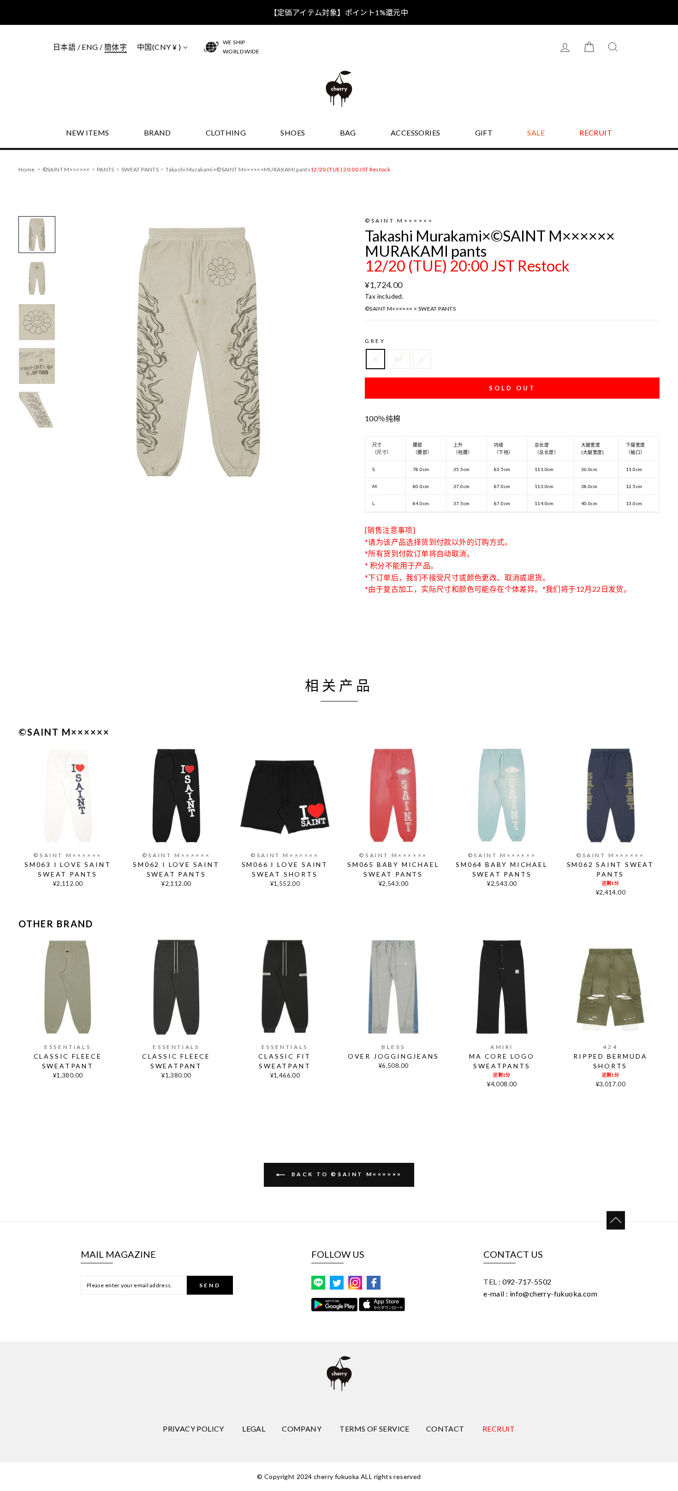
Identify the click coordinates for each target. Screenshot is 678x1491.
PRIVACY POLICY (193, 1428)
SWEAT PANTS (140, 169)
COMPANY (301, 1428)
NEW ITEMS (87, 132)
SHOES (292, 132)
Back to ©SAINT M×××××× (345, 1174)
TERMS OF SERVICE (374, 1428)
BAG (348, 132)
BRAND (157, 132)
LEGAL (253, 1428)
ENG (90, 46)
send (209, 1285)
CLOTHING (226, 132)
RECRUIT (595, 132)
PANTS (106, 169)
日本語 (64, 46)
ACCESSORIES (415, 132)
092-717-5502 (527, 1281)
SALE (536, 132)
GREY (375, 340)
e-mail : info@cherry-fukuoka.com (540, 1293)
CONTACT (445, 1428)
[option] (198, 352)
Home (26, 169)
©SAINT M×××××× (66, 169)
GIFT (484, 132)
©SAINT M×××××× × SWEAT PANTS (410, 308)
